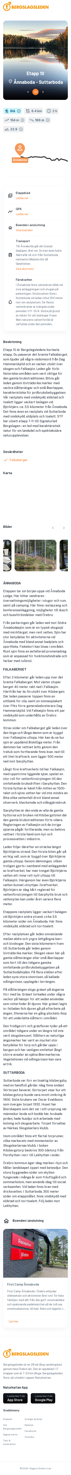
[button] (28, 92)
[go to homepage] (10, 10)
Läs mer (13, 1321)
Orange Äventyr (33, 1419)
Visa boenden (24, 230)
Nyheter (29, 1425)
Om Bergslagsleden (12, 1427)
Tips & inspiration (9, 1442)
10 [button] (35, 92)
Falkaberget (18, 460)
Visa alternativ (25, 268)
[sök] (61, 6)
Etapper (7, 1419)
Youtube (29, 1437)
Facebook (30, 1431)
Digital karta (10, 1434)
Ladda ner (22, 198)
